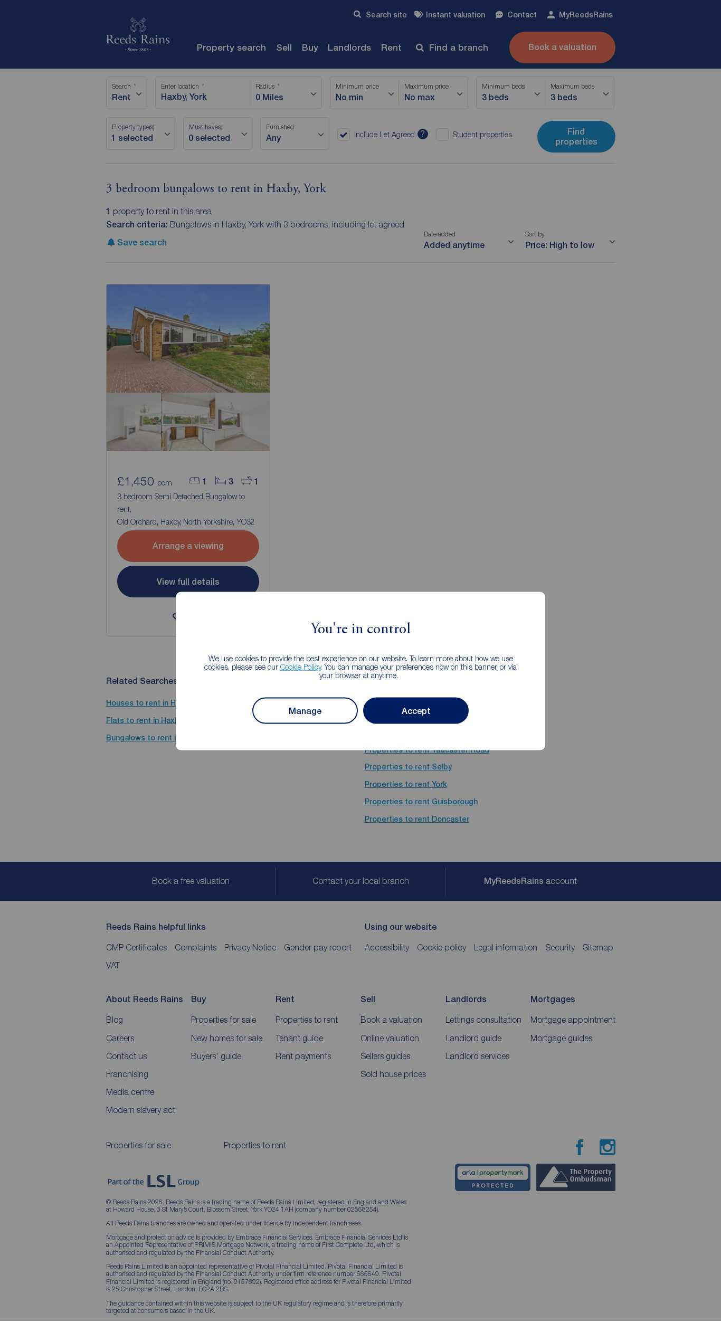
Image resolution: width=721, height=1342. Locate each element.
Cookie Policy (300, 666)
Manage (305, 711)
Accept (416, 711)
